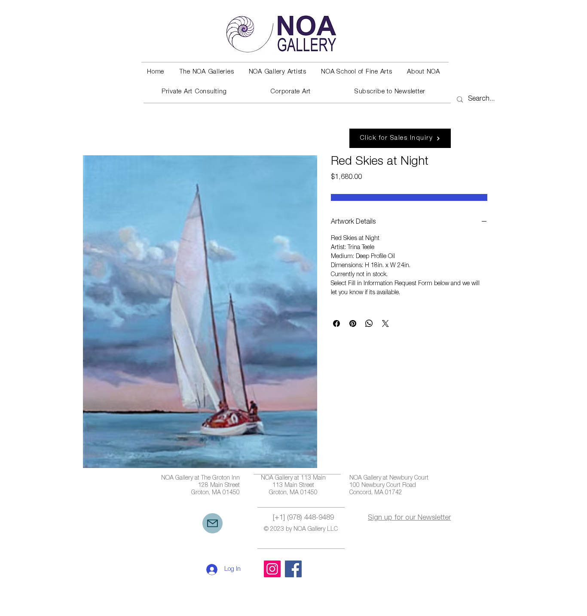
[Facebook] (293, 569)
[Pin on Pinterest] (353, 323)
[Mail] (212, 523)
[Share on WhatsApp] (369, 323)
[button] (206, 72)
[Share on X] (385, 323)
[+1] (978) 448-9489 (303, 518)
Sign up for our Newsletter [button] (409, 518)
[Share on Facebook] (336, 323)
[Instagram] (272, 569)
